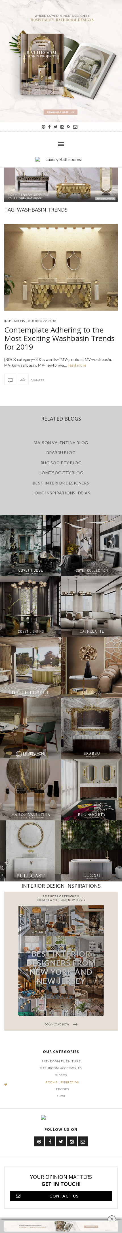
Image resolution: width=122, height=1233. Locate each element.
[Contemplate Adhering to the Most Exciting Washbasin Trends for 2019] (61, 267)
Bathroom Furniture (61, 1061)
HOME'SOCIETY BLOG (61, 472)
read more (76, 365)
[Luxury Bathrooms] (61, 162)
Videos (61, 1075)
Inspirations (14, 321)
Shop (61, 1096)
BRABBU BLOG (61, 452)
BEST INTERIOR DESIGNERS (61, 482)
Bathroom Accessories (61, 1068)
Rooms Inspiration (62, 1082)
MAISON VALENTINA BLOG (61, 442)
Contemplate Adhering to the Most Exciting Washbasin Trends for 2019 (59, 338)
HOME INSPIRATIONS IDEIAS (61, 492)
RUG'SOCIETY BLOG (61, 462)
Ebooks (62, 1089)
